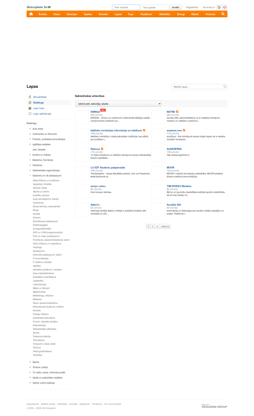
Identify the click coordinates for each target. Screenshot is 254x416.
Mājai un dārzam (41, 288)
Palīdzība (62, 403)
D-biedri (103, 14)
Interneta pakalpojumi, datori (47, 254)
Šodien (43, 14)
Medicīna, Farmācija (43, 159)
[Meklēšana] (223, 14)
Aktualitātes (40, 97)
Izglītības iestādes (42, 144)
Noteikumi (85, 403)
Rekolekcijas (39, 325)
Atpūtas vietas (40, 187)
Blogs (36, 210)
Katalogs (38, 102)
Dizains (37, 217)
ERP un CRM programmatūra (48, 232)
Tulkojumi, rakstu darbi (44, 343)
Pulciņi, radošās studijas (45, 321)
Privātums (97, 403)
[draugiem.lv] (31, 14)
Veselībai (37, 354)
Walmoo (95, 149)
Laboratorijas (39, 284)
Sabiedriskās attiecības (44, 328)
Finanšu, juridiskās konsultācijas (49, 139)
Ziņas (57, 14)
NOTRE (171, 111)
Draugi (181, 14)
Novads (37, 310)
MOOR (170, 167)
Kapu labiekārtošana (43, 273)
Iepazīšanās (33, 403)
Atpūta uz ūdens (41, 191)
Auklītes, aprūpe (41, 195)
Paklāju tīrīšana (41, 314)
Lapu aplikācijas (42, 113)
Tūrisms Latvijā (40, 367)
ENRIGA (95, 111)
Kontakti (73, 403)
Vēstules (210, 14)
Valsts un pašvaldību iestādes (47, 377)
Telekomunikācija (42, 336)
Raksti (194, 14)
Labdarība (38, 280)
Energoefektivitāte (42, 228)
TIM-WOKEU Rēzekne (179, 186)
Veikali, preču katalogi (44, 382)
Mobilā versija (48, 403)
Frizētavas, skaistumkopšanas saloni (51, 239)
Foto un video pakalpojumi (46, 236)
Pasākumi (146, 14)
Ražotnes (37, 165)
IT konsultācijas (41, 258)
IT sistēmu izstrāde (42, 262)
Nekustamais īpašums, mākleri (48, 306)
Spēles (88, 14)
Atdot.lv (95, 204)
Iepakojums (39, 250)
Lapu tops (38, 108)
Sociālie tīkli (174, 204)
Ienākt (175, 7)
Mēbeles (37, 299)
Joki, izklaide (39, 149)
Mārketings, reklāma (43, 295)
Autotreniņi (38, 202)
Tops (131, 14)
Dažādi (36, 213)
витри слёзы (98, 186)
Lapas (118, 14)
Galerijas (72, 14)
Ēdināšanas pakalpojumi (45, 221)
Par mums (109, 403)
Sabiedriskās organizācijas (46, 170)
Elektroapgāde (40, 224)
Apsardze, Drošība (42, 184)
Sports (36, 332)
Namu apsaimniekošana (45, 302)
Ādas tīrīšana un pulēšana (46, 180)
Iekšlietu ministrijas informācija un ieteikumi (116, 130)
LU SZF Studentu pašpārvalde (108, 167)
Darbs (118, 403)
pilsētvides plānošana (44, 317)
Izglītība (37, 265)
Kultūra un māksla (42, 154)
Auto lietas (38, 128)
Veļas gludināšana (42, 351)
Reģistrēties (192, 7)
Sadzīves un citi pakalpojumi (47, 175)
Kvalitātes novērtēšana (44, 276)
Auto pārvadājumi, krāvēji (46, 198)
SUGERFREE (174, 149)
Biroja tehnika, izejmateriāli (46, 206)
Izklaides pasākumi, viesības (47, 269)
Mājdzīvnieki (39, 291)
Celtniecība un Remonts (45, 133)
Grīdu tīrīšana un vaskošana (47, 243)
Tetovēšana (39, 340)
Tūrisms (37, 347)
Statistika (164, 14)
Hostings (37, 247)
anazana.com (174, 130)
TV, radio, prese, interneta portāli (49, 372)
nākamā (165, 226)
